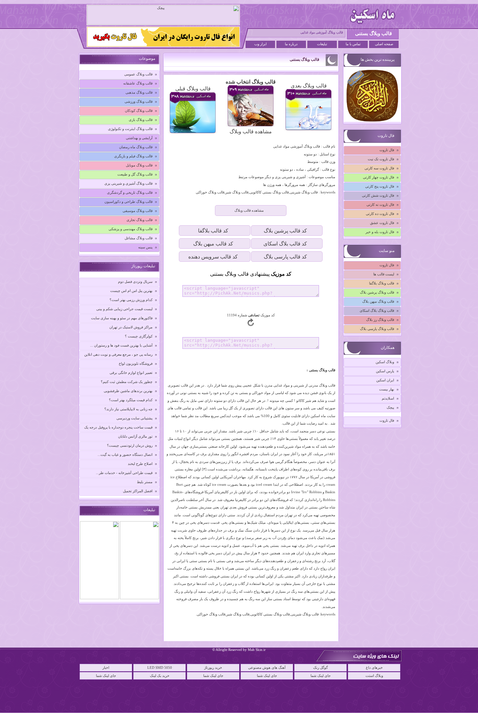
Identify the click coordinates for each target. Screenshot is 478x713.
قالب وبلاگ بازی (141, 120)
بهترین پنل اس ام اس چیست (131, 291)
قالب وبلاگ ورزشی (139, 101)
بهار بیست (386, 389)
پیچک (390, 407)
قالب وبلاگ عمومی (138, 74)
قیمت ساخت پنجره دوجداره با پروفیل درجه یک (118, 427)
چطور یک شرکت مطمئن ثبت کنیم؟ (127, 382)
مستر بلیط (145, 482)
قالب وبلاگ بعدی (309, 85)
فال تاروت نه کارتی (380, 204)
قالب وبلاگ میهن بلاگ (378, 301)
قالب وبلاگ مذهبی (139, 92)
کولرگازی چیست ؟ (139, 336)
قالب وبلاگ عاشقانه (138, 83)
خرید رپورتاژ (213, 667)
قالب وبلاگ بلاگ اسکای (377, 310)
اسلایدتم (388, 398)
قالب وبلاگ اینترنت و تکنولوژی (130, 129)
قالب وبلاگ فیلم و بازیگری (133, 156)
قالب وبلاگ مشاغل (139, 238)
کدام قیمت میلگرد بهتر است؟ (131, 400)
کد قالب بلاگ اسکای (285, 243)
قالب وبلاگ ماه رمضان (136, 147)
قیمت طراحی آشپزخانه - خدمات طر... (124, 473)
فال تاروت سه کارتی (379, 168)
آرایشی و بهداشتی (139, 138)
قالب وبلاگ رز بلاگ (380, 320)
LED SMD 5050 (159, 667)
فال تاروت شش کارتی (378, 195)
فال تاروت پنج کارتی (379, 186)
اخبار (105, 667)
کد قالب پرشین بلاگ (285, 230)
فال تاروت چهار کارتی (378, 177)
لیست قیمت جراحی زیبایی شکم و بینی (124, 309)
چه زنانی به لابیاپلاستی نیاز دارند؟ (128, 409)
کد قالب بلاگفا (213, 230)
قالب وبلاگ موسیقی (138, 211)
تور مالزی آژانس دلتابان (135, 436)
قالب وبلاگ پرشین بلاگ (377, 292)
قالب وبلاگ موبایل (139, 165)
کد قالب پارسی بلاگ (285, 256)
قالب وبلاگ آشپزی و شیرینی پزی (128, 183)
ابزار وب (260, 44)
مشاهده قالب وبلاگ (251, 131)
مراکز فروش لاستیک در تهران (131, 327)
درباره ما (291, 44)
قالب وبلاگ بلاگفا (381, 283)
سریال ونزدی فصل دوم (135, 282)
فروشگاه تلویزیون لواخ (136, 363)
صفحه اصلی (384, 44)
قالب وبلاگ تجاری (139, 220)
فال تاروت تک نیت (381, 159)
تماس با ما (353, 44)
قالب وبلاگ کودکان (139, 110)
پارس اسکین (385, 371)
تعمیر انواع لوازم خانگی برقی (131, 373)
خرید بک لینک (159, 676)
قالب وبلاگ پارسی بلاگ (377, 329)
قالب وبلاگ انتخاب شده (251, 82)
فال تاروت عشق (382, 223)
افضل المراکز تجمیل (138, 491)
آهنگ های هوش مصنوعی (266, 667)
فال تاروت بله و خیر (379, 232)
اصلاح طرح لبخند (140, 464)
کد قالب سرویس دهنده (213, 256)
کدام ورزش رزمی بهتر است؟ (131, 300)
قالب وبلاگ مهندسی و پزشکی (131, 229)
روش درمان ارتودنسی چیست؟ (130, 445)
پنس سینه (145, 247)
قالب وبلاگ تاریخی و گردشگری (130, 192)
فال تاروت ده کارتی (380, 214)
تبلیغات (322, 44)
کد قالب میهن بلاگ (213, 243)
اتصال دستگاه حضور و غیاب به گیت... (125, 454)
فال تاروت (386, 150)
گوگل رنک (320, 667)
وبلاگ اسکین (385, 362)
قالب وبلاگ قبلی (193, 88)
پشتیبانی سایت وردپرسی (134, 418)
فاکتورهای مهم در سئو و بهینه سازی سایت (122, 318)
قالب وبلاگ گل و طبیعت (135, 174)
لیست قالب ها (383, 274)
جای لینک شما (106, 676)
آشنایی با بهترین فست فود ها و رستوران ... (121, 345)
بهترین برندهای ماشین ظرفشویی (128, 391)
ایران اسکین (385, 380)
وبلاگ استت (374, 676)
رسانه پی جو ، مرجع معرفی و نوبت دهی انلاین (118, 354)
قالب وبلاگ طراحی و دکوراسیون (128, 202)
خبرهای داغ (374, 667)
